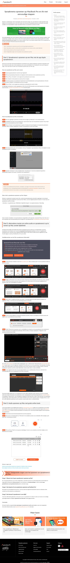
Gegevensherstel (21, 549)
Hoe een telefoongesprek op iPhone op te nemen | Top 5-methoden (59, 59)
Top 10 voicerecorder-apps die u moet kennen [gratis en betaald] (59, 24)
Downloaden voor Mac (18, 255)
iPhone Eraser (21, 553)
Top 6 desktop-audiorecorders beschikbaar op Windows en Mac (59, 63)
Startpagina (4, 5)
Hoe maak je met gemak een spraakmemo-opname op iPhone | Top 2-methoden (59, 50)
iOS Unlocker (21, 545)
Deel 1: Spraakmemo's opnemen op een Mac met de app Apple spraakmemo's (18, 46)
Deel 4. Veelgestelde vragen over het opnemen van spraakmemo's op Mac (18, 51)
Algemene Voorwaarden (37, 547)
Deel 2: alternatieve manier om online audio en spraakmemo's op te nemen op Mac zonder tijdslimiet (23, 48)
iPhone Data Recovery (22, 547)
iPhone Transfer (21, 551)
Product (51, 2)
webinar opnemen (9, 363)
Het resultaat (58, 2)
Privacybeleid (35, 549)
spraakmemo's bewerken (33, 188)
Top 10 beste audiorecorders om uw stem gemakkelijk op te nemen (59, 31)
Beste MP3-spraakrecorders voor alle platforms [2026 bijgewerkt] (59, 67)
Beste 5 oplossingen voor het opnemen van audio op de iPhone (59, 38)
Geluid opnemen (10, 5)
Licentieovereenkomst (37, 551)
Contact (48, 551)
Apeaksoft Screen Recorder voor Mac (14, 242)
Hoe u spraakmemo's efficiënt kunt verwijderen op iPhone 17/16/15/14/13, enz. (12, 530)
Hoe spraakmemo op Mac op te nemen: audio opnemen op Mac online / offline (59, 42)
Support (66, 2)
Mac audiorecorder (24, 261)
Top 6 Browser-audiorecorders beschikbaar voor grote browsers (59, 27)
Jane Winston (20, 18)
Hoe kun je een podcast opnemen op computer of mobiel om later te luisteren (17, 466)
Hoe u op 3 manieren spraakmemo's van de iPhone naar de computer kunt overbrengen (34, 530)
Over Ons (35, 545)
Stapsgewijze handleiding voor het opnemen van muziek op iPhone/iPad (59, 20)
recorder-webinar (46, 394)
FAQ (47, 549)
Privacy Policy (45, 562)
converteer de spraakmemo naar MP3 (15, 87)
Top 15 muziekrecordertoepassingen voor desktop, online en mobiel (59, 16)
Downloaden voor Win (8, 255)
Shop (45, 2)
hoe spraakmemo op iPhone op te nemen (41, 219)
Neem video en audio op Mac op (11, 251)
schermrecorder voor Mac (28, 407)
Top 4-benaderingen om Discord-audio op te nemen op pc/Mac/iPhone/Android (59, 46)
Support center (49, 545)
